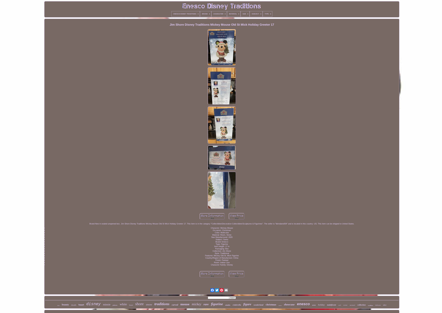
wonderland (258, 305)
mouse (184, 304)
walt (339, 305)
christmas (271, 304)
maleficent (331, 305)
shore (139, 304)
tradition (370, 305)
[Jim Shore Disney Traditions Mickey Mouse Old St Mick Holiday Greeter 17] (221, 48)
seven (314, 305)
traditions (161, 304)
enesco (303, 304)
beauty (65, 304)
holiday (321, 305)
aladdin (227, 305)
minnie (106, 304)
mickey (196, 304)
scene (345, 305)
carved (175, 304)
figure (247, 304)
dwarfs (73, 305)
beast (131, 305)
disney (93, 303)
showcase (289, 304)
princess (115, 305)
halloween (378, 305)
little (58, 305)
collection (361, 305)
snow (149, 304)
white (123, 304)
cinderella (237, 305)
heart (81, 305)
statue (280, 305)
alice (384, 305)
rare (206, 304)
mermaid (352, 305)
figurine (217, 304)
